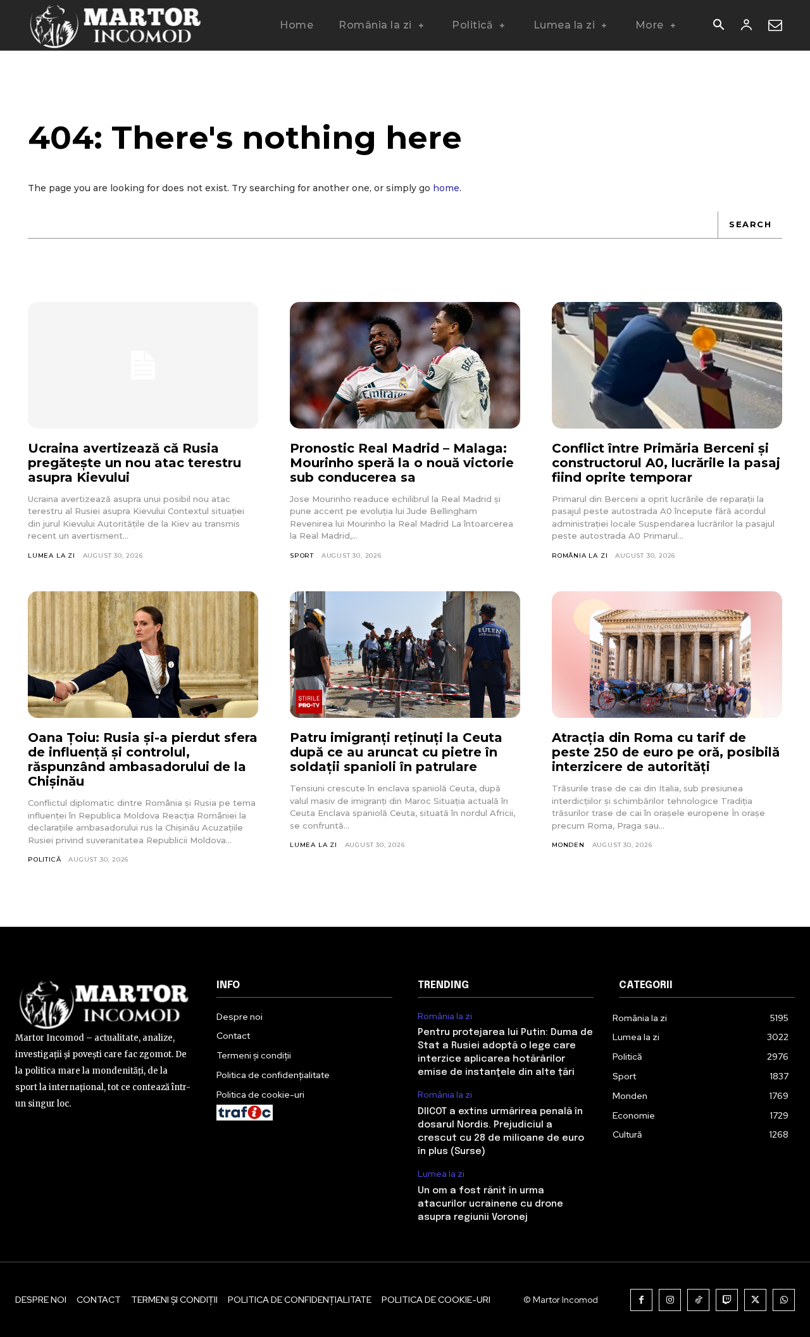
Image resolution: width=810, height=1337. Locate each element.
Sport (302, 555)
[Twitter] (755, 1300)
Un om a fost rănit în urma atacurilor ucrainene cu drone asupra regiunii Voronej (490, 1204)
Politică (44, 859)
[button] (718, 26)
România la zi (580, 555)
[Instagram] (670, 1300)
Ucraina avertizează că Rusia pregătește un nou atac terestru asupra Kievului (134, 463)
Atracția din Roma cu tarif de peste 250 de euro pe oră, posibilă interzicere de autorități (666, 752)
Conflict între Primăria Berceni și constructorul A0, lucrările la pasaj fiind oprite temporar (666, 463)
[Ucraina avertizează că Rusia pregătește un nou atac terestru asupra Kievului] (143, 365)
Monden (568, 845)
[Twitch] (727, 1300)
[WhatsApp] (784, 1300)
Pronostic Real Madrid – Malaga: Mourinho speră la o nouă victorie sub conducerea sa (402, 463)
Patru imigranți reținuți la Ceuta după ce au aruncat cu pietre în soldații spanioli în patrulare (396, 752)
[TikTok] (698, 1300)
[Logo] (116, 25)
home (446, 188)
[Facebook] (641, 1300)
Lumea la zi (51, 555)
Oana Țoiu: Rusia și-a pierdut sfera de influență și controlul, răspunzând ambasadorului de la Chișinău (143, 759)
